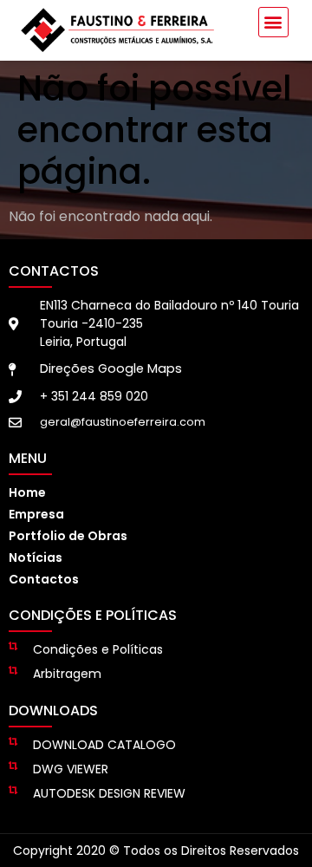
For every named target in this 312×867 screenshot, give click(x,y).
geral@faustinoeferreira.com (122, 421)
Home (27, 492)
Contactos (44, 579)
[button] (273, 22)
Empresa (36, 514)
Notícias (35, 557)
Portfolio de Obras (68, 535)
